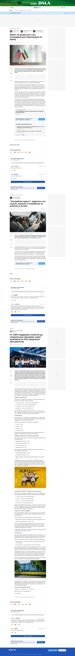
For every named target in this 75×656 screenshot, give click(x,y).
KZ (58, 7)
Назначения (29, 10)
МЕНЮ (12, 7)
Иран (18, 144)
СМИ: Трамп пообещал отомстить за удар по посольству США (29, 131)
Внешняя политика (23, 10)
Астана (11, 273)
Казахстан (17, 10)
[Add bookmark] (11, 81)
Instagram (42, 321)
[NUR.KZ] (37, 8)
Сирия (16, 144)
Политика (11, 10)
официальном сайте (26, 543)
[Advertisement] (37, 20)
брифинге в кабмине (20, 68)
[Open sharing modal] (11, 77)
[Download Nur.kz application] (37, 3)
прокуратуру (38, 237)
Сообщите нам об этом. (30, 139)
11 (12, 617)
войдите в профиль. (40, 162)
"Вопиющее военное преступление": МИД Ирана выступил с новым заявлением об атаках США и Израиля (30, 127)
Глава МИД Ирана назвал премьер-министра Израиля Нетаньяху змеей (29, 112)
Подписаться (41, 119)
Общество (11, 328)
